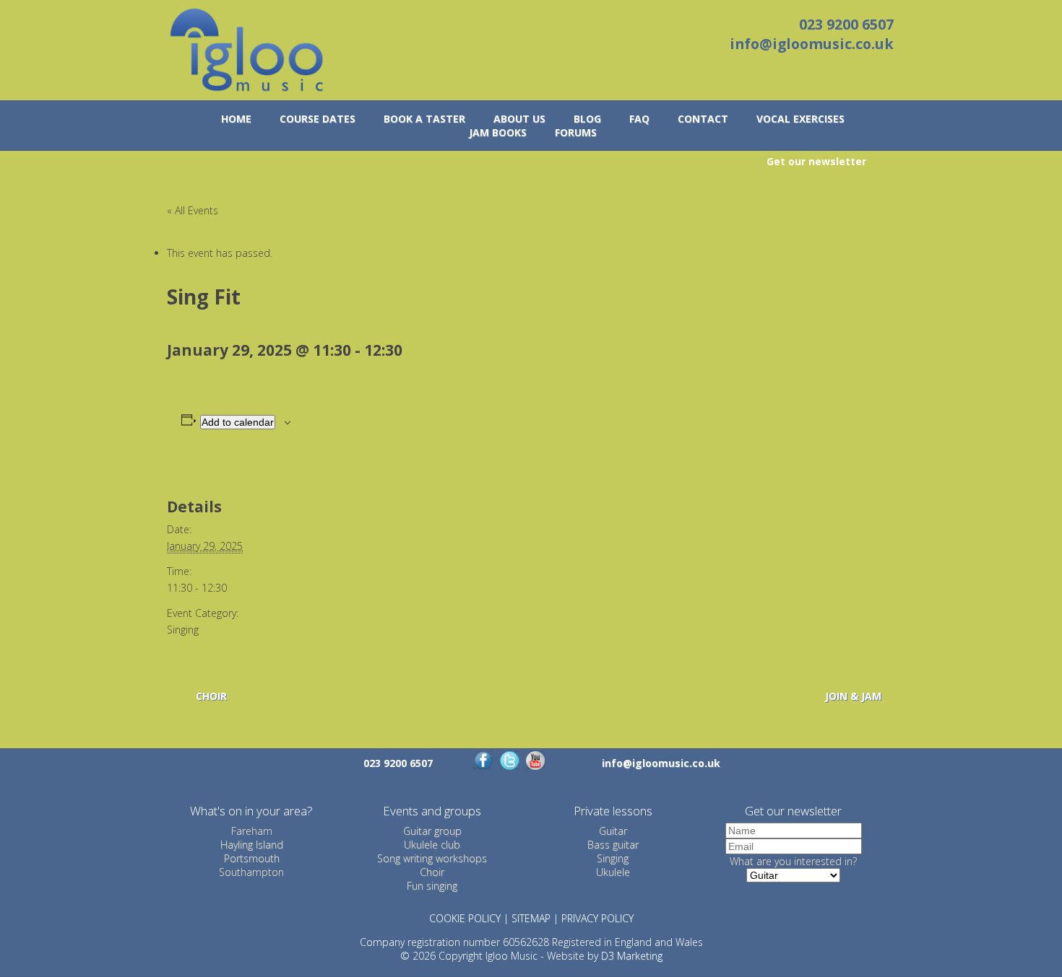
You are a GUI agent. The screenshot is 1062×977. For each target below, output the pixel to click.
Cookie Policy (465, 918)
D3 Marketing (631, 956)
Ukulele (613, 872)
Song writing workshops (432, 858)
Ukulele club (432, 844)
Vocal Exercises (800, 119)
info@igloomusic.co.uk (812, 43)
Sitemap (531, 918)
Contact (703, 119)
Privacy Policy (597, 918)
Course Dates (317, 119)
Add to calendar (238, 422)
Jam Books (498, 132)
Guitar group (432, 831)
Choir (211, 696)
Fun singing (432, 886)
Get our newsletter (816, 161)
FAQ (639, 119)
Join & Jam (853, 696)
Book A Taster (424, 119)
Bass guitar (613, 844)
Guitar (613, 831)
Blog (587, 119)
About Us (519, 119)
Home (236, 119)
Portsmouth (252, 858)
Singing (183, 629)
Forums (576, 132)
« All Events (192, 210)
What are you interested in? (793, 861)
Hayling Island (251, 844)
